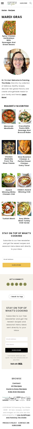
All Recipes (16, 386)
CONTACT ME (23, 423)
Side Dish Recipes (16, 392)
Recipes (11, 10)
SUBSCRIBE (16, 425)
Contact (16, 383)
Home (4, 10)
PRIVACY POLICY (10, 423)
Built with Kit (16, 363)
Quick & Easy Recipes (16, 389)
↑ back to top (16, 296)
